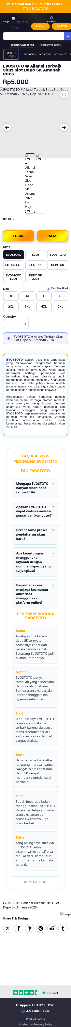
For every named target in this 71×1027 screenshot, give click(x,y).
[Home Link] (20, 23)
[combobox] (33, 36)
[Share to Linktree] (30, 928)
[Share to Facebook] (18, 928)
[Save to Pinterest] (41, 928)
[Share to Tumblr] (63, 928)
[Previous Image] (7, 127)
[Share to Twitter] (7, 928)
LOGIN (40, 26)
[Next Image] (64, 127)
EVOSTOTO (14, 359)
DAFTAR (52, 236)
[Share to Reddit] (52, 928)
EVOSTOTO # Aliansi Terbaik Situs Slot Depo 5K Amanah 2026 (31, 905)
